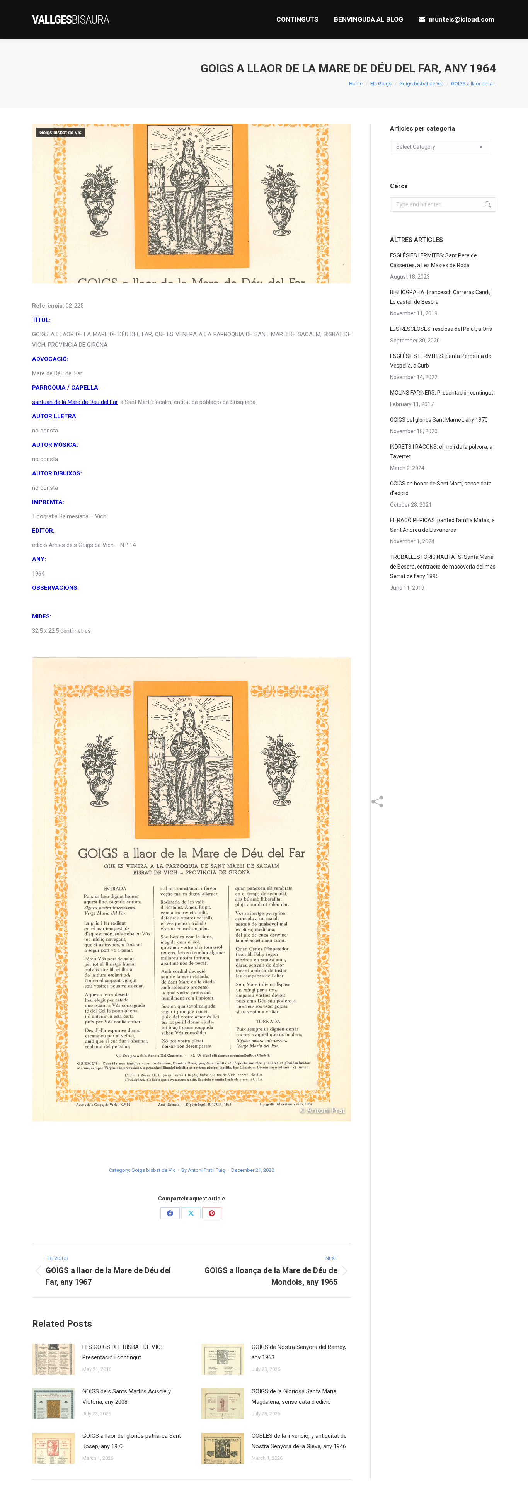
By (203, 1170)
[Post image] (53, 1359)
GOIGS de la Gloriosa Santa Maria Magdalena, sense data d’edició (294, 1396)
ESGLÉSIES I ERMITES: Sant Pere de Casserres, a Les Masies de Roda (433, 260)
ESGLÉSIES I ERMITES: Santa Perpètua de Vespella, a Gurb (440, 361)
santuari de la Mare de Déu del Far (75, 401)
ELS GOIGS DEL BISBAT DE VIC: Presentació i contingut (122, 1352)
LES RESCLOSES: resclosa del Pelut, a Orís (441, 329)
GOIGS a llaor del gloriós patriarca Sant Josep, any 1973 (131, 1441)
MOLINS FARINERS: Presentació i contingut (441, 393)
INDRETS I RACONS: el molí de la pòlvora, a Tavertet (441, 452)
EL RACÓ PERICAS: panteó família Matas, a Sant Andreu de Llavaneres (442, 525)
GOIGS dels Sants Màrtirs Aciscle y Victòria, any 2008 (126, 1396)
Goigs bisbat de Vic (60, 132)
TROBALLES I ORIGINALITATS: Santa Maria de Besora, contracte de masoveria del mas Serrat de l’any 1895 (443, 566)
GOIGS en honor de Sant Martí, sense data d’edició (441, 488)
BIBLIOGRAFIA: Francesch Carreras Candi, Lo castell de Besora (440, 297)
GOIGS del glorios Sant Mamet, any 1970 (439, 420)
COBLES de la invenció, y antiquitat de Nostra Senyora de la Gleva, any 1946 (299, 1441)
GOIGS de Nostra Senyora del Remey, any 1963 (299, 1352)
